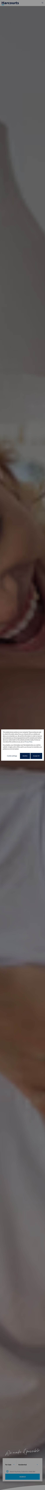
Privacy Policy (28, 742)
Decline (25, 756)
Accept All (36, 756)
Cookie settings (12, 756)
